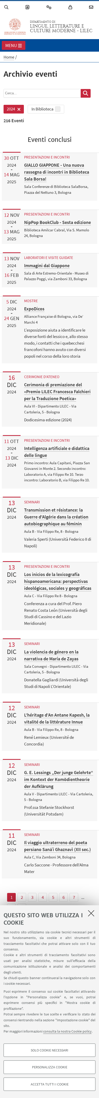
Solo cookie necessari (49, 1050)
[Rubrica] (28, 7)
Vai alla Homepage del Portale (15, 27)
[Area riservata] (71, 7)
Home (9, 57)
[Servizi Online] (49, 7)
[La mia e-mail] (92, 7)
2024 (9, 110)
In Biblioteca (42, 109)
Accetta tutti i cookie (50, 1084)
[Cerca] (7, 7)
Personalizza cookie (49, 1067)
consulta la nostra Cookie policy (67, 1031)
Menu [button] (11, 45)
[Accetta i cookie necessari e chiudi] (91, 913)
